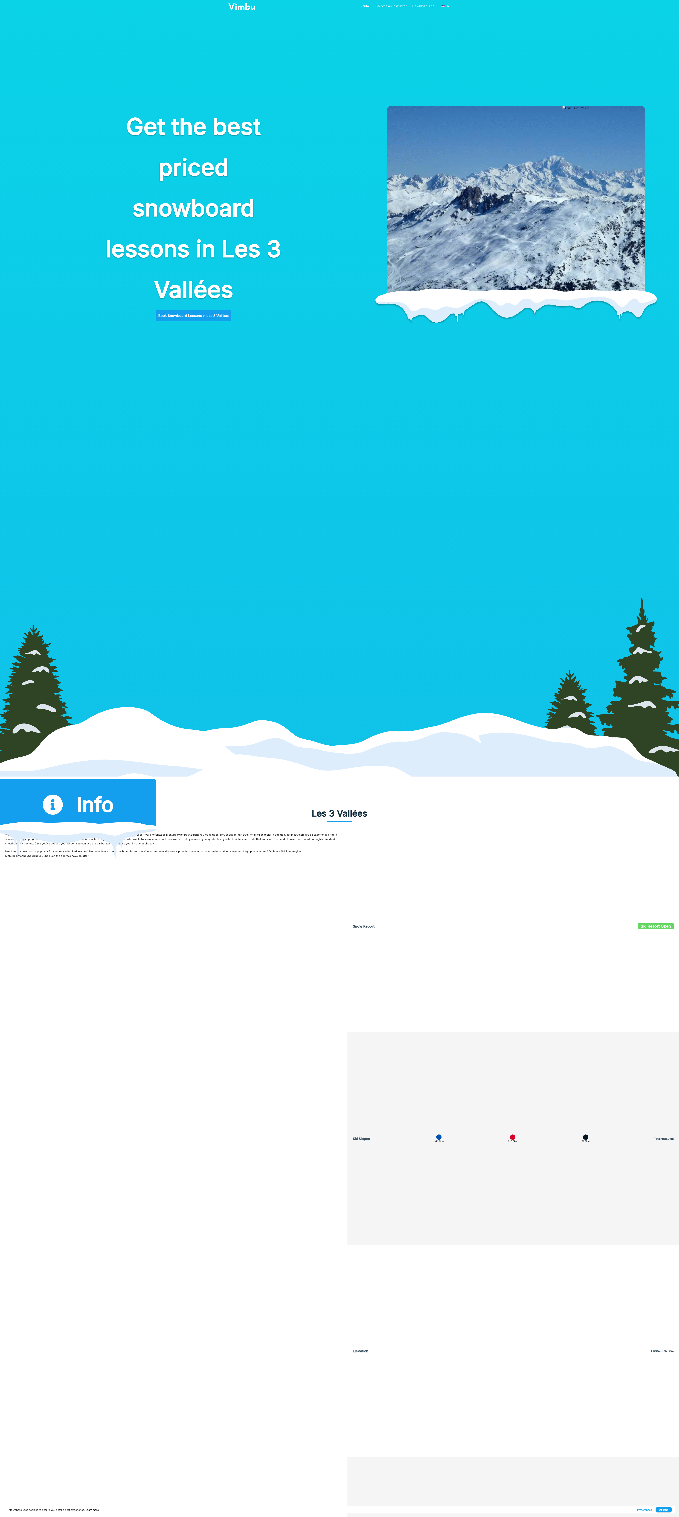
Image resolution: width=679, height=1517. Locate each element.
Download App (423, 6)
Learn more (92, 1509)
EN (447, 6)
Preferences (644, 1509)
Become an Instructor (391, 6)
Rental (365, 6)
